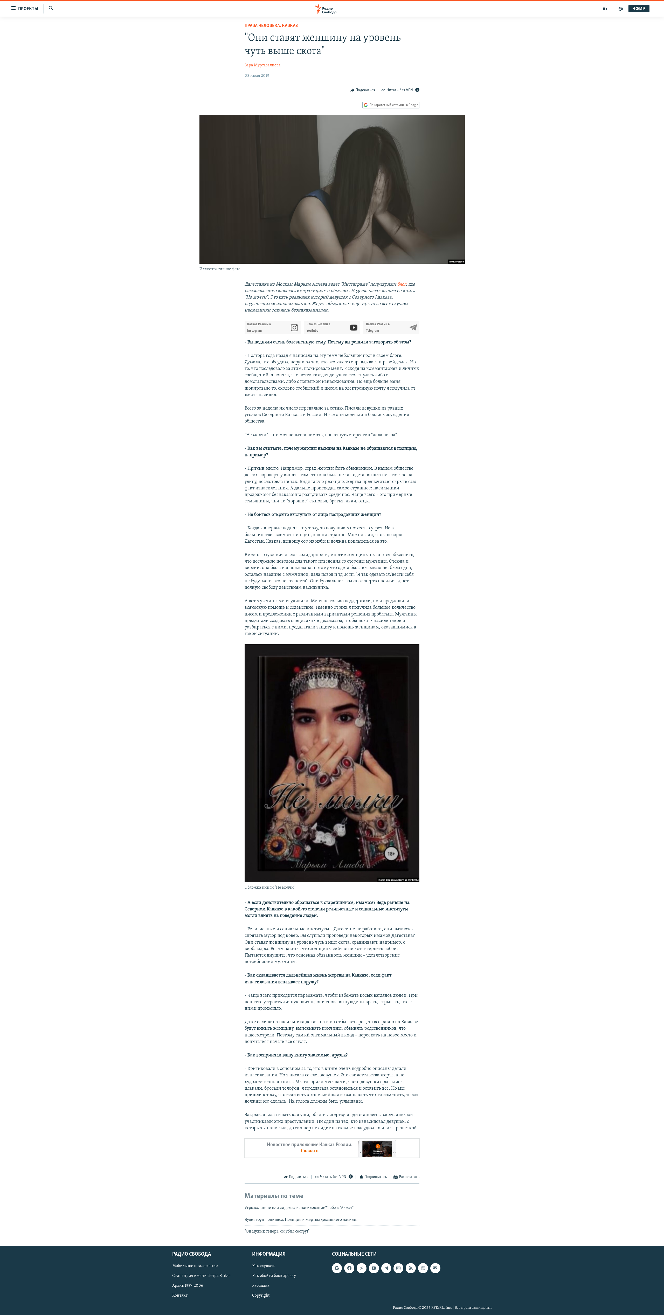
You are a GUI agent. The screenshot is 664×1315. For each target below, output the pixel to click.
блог (401, 284)
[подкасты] (620, 9)
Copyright (260, 1296)
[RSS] (411, 1268)
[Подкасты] (423, 1268)
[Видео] (605, 9)
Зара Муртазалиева (263, 65)
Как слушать (263, 1266)
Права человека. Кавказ (271, 26)
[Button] (362, 90)
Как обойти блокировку (274, 1276)
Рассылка (260, 1286)
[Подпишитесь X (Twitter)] (361, 1268)
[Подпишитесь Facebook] (349, 1268)
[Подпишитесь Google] (337, 1268)
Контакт (180, 1296)
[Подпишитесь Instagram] (398, 1268)
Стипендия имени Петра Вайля (201, 1276)
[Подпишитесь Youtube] (374, 1268)
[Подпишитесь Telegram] (386, 1268)
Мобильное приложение (195, 1266)
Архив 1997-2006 (187, 1286)
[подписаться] (435, 1268)
